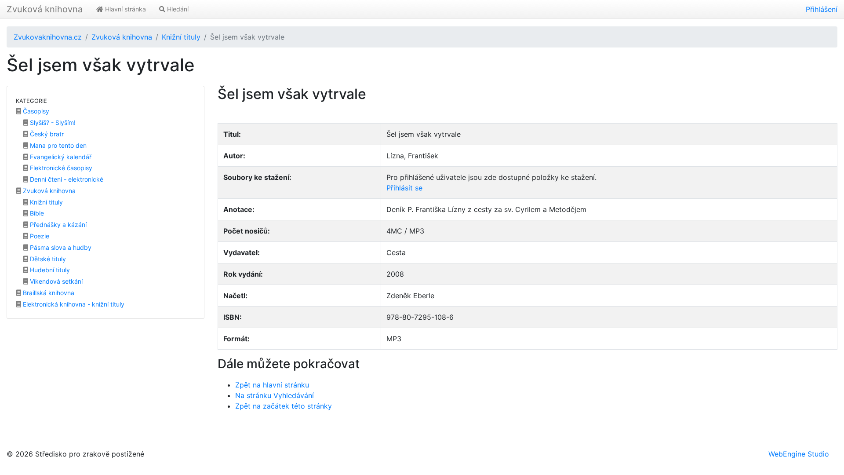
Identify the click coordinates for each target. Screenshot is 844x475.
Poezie (38, 236)
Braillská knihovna (47, 292)
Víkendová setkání (55, 281)
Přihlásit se (404, 187)
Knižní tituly (181, 37)
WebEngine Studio (798, 453)
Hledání (177, 9)
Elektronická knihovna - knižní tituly (72, 304)
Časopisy (35, 111)
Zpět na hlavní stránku (272, 384)
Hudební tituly (49, 270)
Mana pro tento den (57, 145)
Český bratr (46, 134)
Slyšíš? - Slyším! (52, 122)
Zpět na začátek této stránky (283, 406)
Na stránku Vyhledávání (274, 395)
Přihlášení (821, 9)
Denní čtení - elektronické (65, 179)
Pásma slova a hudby (59, 247)
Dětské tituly (47, 259)
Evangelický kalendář (59, 157)
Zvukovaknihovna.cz (48, 37)
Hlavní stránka (124, 9)
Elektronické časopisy (60, 168)
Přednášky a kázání (57, 224)
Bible (36, 213)
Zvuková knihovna (45, 9)
